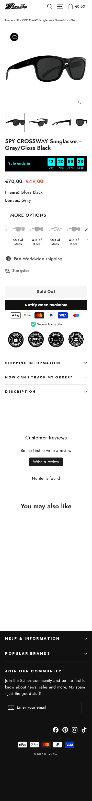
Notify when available (46, 304)
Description (20, 391)
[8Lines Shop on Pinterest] (65, 729)
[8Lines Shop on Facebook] (56, 729)
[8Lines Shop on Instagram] (74, 729)
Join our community (33, 671)
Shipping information (33, 363)
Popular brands (27, 653)
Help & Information (32, 638)
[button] (86, 229)
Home (9, 20)
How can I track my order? (39, 377)
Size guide (20, 270)
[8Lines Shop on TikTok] (84, 729)
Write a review (46, 462)
